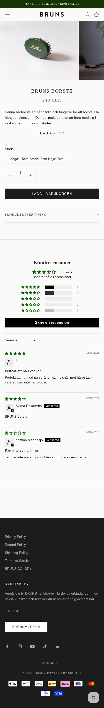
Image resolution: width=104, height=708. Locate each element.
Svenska (49, 662)
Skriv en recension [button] (52, 322)
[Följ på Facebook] (7, 646)
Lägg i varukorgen (52, 194)
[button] (31, 287)
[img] (15, 353)
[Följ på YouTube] (32, 646)
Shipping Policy (16, 553)
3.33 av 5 (65, 272)
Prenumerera (26, 627)
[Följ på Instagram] (19, 646)
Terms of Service (17, 561)
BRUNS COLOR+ (18, 569)
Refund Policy (15, 545)
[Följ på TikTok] (45, 646)
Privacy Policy (15, 537)
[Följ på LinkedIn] (57, 646)
